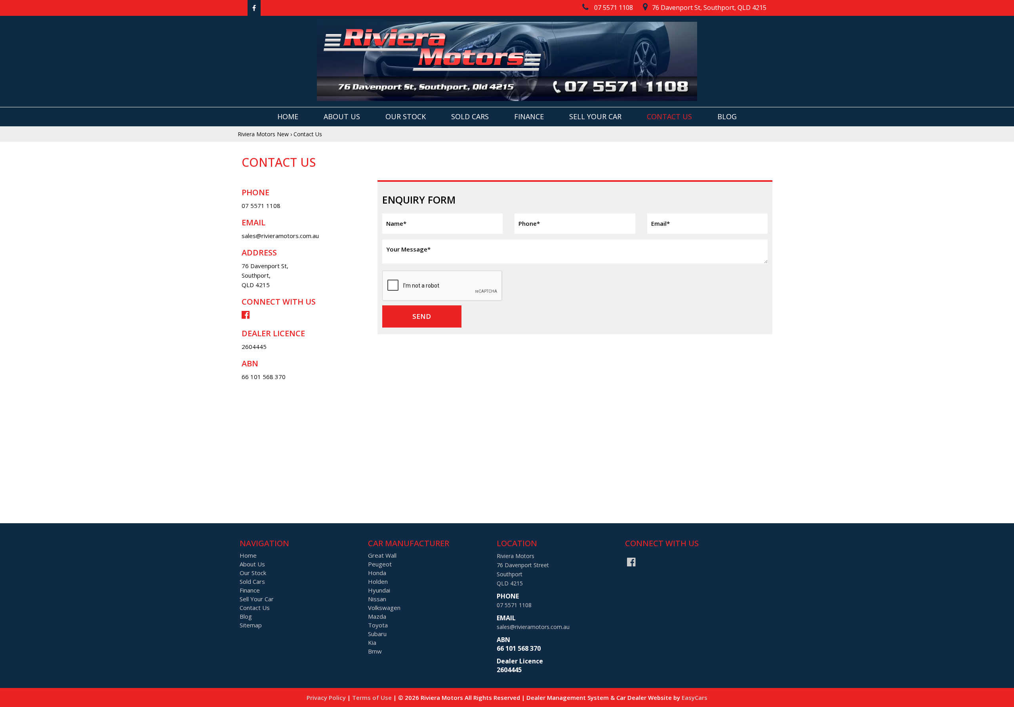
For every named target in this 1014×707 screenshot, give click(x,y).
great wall (382, 555)
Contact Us (669, 116)
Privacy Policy (327, 697)
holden (378, 581)
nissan (377, 599)
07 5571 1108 (261, 206)
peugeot (380, 564)
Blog (727, 116)
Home (287, 116)
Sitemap (251, 625)
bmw (375, 651)
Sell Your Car (595, 116)
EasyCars (694, 697)
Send (421, 316)
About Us (342, 116)
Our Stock (405, 116)
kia (372, 642)
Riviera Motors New (263, 134)
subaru (377, 634)
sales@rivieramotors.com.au (280, 236)
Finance (529, 116)
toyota (378, 625)
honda (377, 573)
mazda (377, 616)
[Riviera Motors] (507, 61)
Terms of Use (372, 697)
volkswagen (384, 608)
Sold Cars (470, 116)
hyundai (379, 590)
